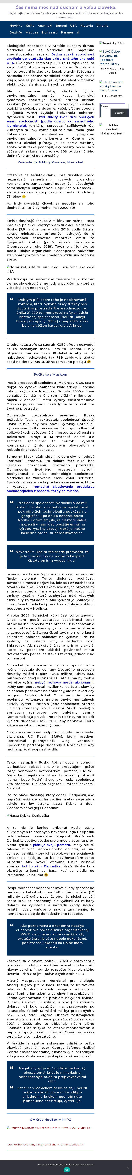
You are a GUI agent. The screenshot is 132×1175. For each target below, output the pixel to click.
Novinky (16, 25)
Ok (66, 1169)
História (86, 25)
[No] (127, 1167)
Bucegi (61, 25)
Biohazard (50, 32)
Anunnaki (45, 25)
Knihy (30, 25)
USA (73, 25)
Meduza (32, 32)
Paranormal (70, 32)
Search (106, 106)
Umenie (102, 25)
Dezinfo (16, 32)
